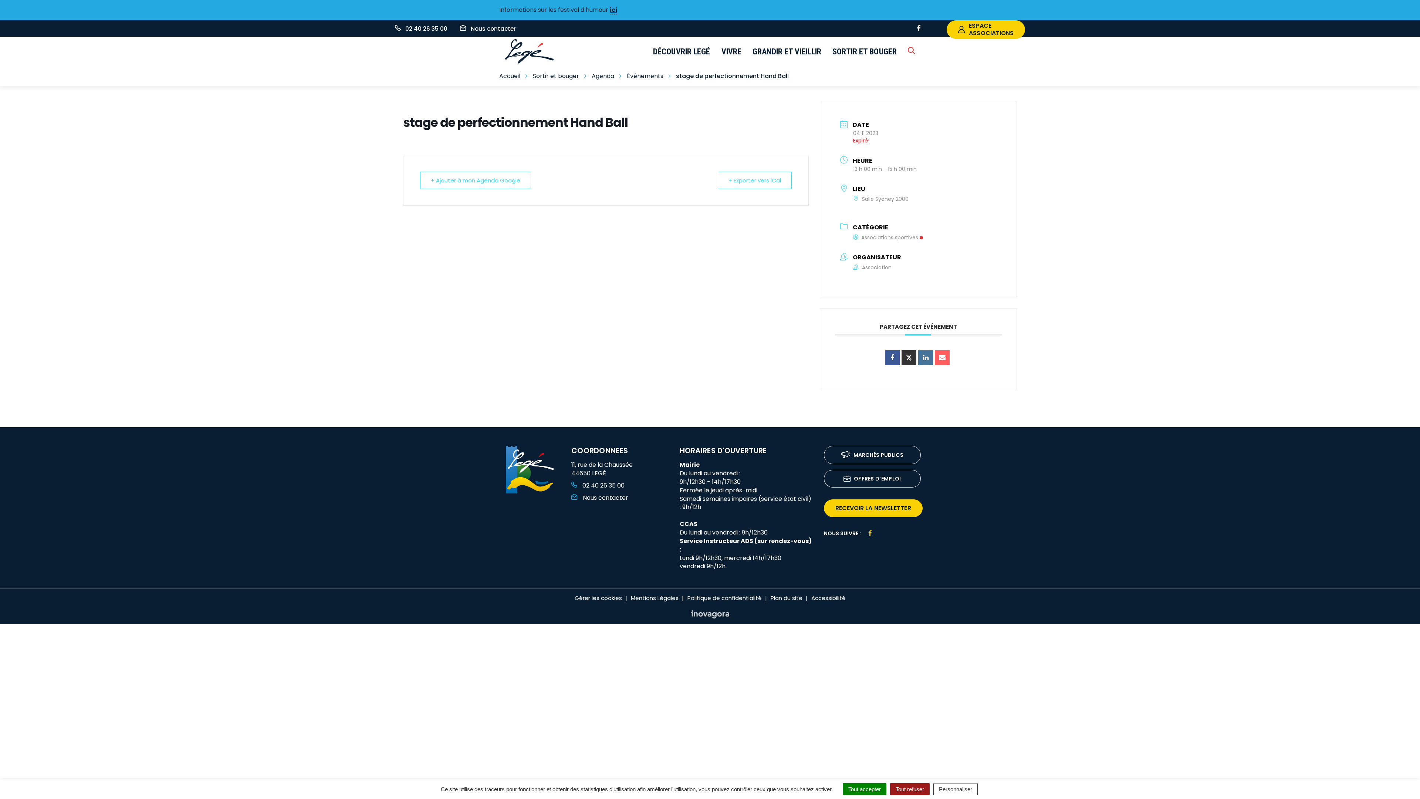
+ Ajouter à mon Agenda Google (475, 180)
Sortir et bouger (864, 51)
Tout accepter (864, 789)
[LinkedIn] (925, 357)
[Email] (942, 357)
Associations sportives (889, 237)
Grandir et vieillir (787, 51)
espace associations (991, 29)
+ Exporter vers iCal (754, 180)
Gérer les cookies (598, 598)
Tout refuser (910, 789)
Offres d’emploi (877, 478)
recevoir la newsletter (873, 508)
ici (613, 10)
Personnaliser (955, 789)
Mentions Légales (655, 598)
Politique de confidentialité (724, 598)
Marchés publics (878, 455)
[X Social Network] (909, 357)
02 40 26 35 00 (603, 485)
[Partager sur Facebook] (892, 357)
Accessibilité (828, 598)
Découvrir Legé (681, 51)
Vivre (731, 51)
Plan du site (786, 598)
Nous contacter (604, 497)
